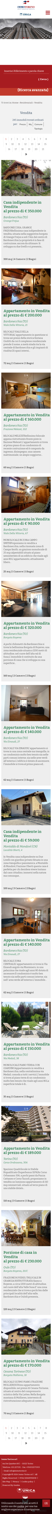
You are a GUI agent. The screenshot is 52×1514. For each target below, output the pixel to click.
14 (39, 144)
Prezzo (22, 124)
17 (16, 149)
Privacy (16, 1482)
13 (32, 144)
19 (29, 149)
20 (36, 149)
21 (43, 149)
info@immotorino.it (17, 1471)
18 (22, 149)
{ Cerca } (43, 79)
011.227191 (16, 1467)
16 (9, 149)
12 (25, 144)
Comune (38, 124)
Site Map (6, 1482)
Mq (30, 124)
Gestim (17, 1485)
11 (19, 144)
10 (12, 144)
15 (45, 144)
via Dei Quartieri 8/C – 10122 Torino (17, 1464)
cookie (20, 1506)
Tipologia (38, 129)
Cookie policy (27, 1482)
